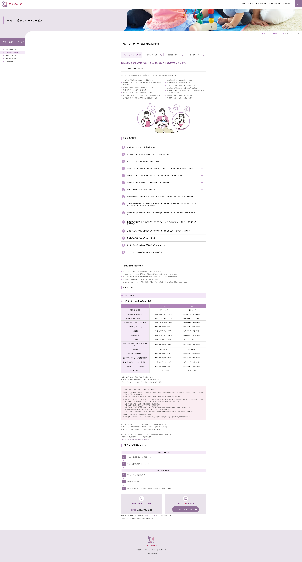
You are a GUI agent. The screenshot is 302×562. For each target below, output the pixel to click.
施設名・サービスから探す (258, 4)
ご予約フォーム (194, 55)
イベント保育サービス (12, 49)
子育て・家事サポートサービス (276, 33)
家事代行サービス (152, 55)
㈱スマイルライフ (150, 515)
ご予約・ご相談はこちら (185, 509)
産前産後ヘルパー (173, 55)
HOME (244, 4)
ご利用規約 (139, 550)
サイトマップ (162, 550)
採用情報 (287, 4)
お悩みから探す (275, 4)
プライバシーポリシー (150, 550)
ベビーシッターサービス (13, 52)
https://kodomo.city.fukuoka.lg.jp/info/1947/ (135, 439)
